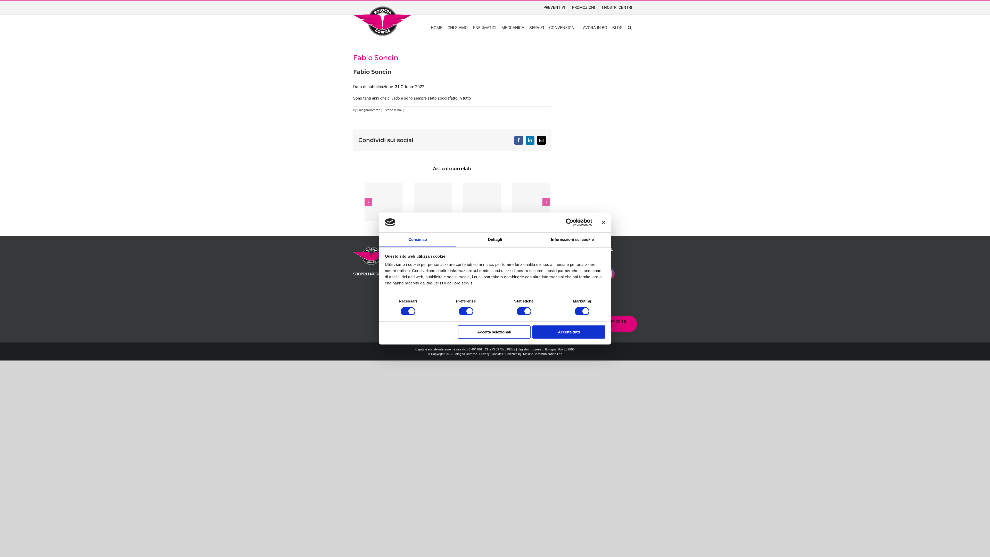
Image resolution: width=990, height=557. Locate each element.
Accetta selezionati (494, 332)
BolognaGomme (368, 110)
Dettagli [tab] (495, 239)
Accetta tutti (569, 332)
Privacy (484, 354)
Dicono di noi (392, 110)
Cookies (497, 354)
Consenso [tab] (417, 239)
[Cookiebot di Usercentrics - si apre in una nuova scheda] (569, 222)
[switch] (466, 311)
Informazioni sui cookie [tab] (572, 239)
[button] (630, 27)
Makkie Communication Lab (542, 354)
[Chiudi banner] (603, 222)
